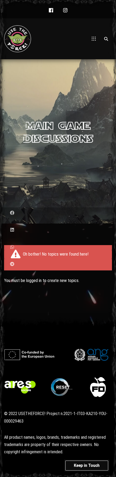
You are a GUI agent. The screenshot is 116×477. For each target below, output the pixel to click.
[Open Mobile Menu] (93, 38)
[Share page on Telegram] (12, 264)
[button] (51, 10)
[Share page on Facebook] (12, 212)
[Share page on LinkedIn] (12, 229)
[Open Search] (106, 38)
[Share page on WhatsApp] (12, 247)
